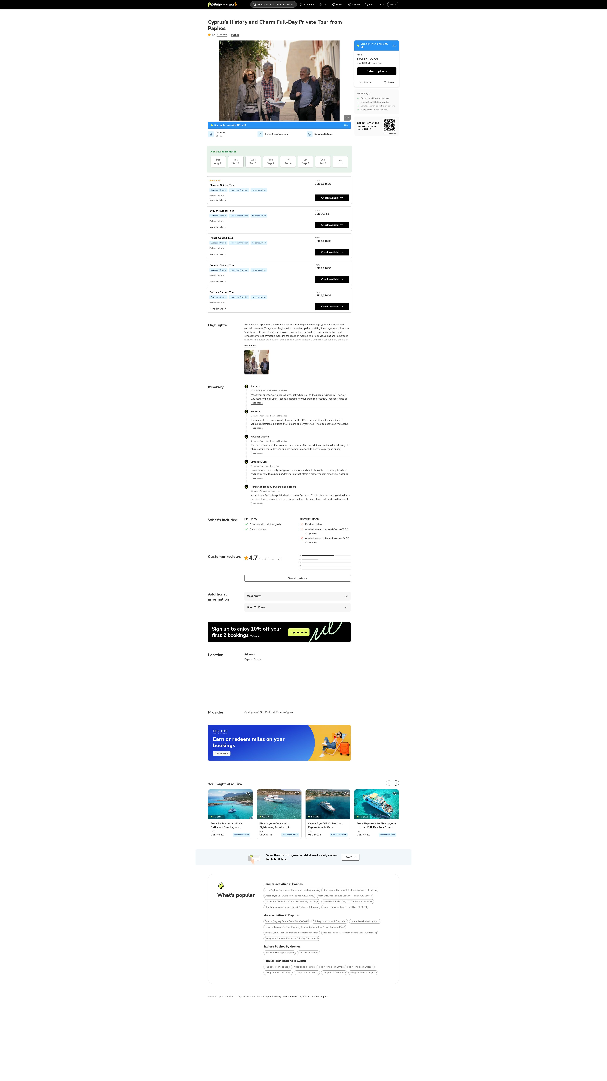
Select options (377, 71)
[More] (280, 559)
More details (216, 200)
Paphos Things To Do (238, 996)
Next (353, 81)
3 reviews (222, 34)
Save (391, 82)
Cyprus (220, 996)
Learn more (222, 753)
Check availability (332, 198)
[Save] (248, 794)
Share (367, 82)
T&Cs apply (255, 636)
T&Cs (346, 125)
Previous (205, 81)
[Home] (222, 4)
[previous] (388, 783)
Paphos (235, 34)
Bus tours (257, 996)
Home (211, 996)
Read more (250, 345)
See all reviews (297, 578)
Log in (381, 4)
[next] (396, 783)
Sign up (392, 4)
